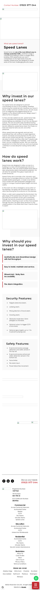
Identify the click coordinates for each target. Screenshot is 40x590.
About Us (20, 553)
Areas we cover (20, 568)
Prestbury (25, 574)
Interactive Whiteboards (20, 532)
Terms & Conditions (20, 564)
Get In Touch (20, 560)
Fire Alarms (20, 515)
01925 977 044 (28, 5)
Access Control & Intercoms (20, 507)
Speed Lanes (20, 519)
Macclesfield (7, 574)
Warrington (33, 574)
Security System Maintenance (20, 547)
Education (20, 524)
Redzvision (20, 551)
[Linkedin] (8, 481)
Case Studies (20, 555)
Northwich (16, 574)
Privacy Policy (20, 562)
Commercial (20, 505)
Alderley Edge (7, 571)
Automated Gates (20, 509)
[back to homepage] (6, 493)
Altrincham (17, 571)
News (20, 557)
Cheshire (26, 571)
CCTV (20, 513)
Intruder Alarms (20, 517)
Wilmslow (20, 577)
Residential (20, 537)
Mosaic (23, 587)
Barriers (20, 511)
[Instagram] (12, 481)
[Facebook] (3, 481)
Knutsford (34, 571)
